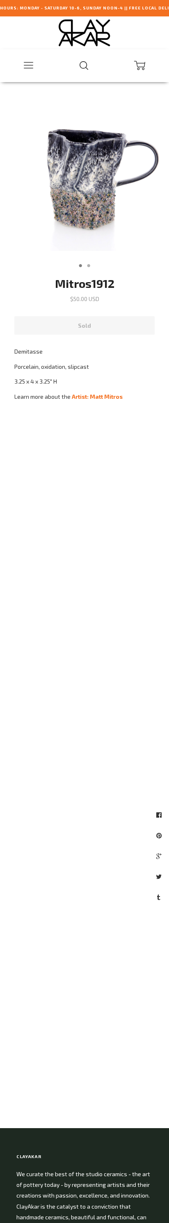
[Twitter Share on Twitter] (160, 876)
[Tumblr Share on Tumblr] (160, 896)
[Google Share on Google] (160, 855)
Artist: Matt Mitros (97, 396)
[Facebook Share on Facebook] (160, 814)
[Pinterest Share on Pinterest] (160, 835)
